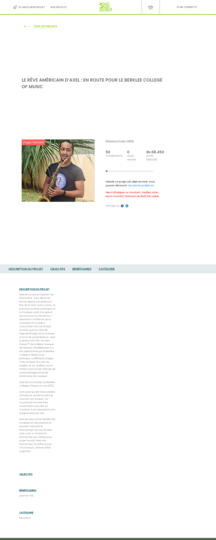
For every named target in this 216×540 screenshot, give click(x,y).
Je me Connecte (186, 7)
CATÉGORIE (107, 269)
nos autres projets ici (141, 185)
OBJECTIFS (57, 269)
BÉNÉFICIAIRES (81, 269)
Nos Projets (58, 7)
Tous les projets (45, 26)
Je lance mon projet (31, 7)
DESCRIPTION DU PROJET (26, 269)
